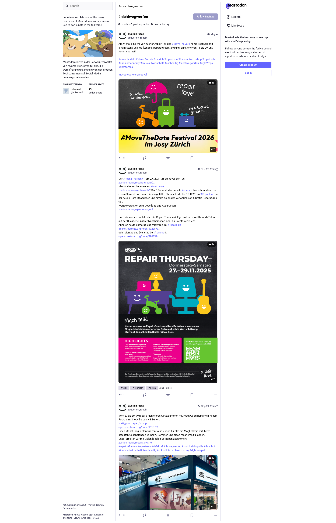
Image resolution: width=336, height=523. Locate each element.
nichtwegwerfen (133, 6)
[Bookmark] (192, 158)
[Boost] (144, 158)
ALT (213, 149)
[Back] (119, 6)
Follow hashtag (206, 16)
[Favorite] (168, 158)
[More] (215, 158)
